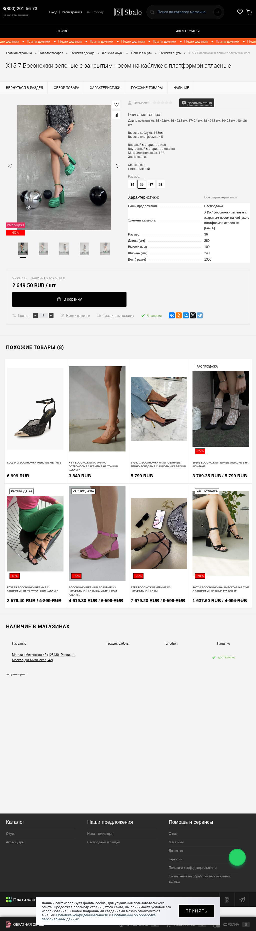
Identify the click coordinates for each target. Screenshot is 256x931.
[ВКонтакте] (172, 315)
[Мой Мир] (186, 315)
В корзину (73, 299)
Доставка (176, 851)
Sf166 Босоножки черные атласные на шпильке (220, 464)
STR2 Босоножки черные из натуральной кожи (150, 589)
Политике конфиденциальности (82, 915)
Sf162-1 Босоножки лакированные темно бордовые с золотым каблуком (158, 464)
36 (142, 184)
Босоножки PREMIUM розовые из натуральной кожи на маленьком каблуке (93, 591)
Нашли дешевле (78, 315)
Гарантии (175, 859)
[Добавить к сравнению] (116, 115)
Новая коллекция (100, 834)
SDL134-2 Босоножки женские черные (34, 462)
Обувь (62, 31)
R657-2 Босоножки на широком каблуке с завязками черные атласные (220, 589)
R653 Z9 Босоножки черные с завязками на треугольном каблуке (32, 589)
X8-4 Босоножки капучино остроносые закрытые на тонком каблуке (93, 466)
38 (160, 184)
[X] (193, 315)
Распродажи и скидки (103, 842)
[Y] (217, 12)
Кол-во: (23, 315)
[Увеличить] (64, 167)
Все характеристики (220, 197)
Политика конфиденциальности (192, 868)
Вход (53, 12)
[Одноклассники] (179, 315)
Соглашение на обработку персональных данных (200, 878)
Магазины (176, 842)
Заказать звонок (15, 15)
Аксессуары (188, 31)
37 (151, 184)
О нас (173, 834)
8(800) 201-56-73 (19, 8)
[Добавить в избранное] (116, 104)
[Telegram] (200, 315)
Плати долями (47, 41)
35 (132, 184)
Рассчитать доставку (118, 315)
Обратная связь (28, 924)
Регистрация (72, 12)
